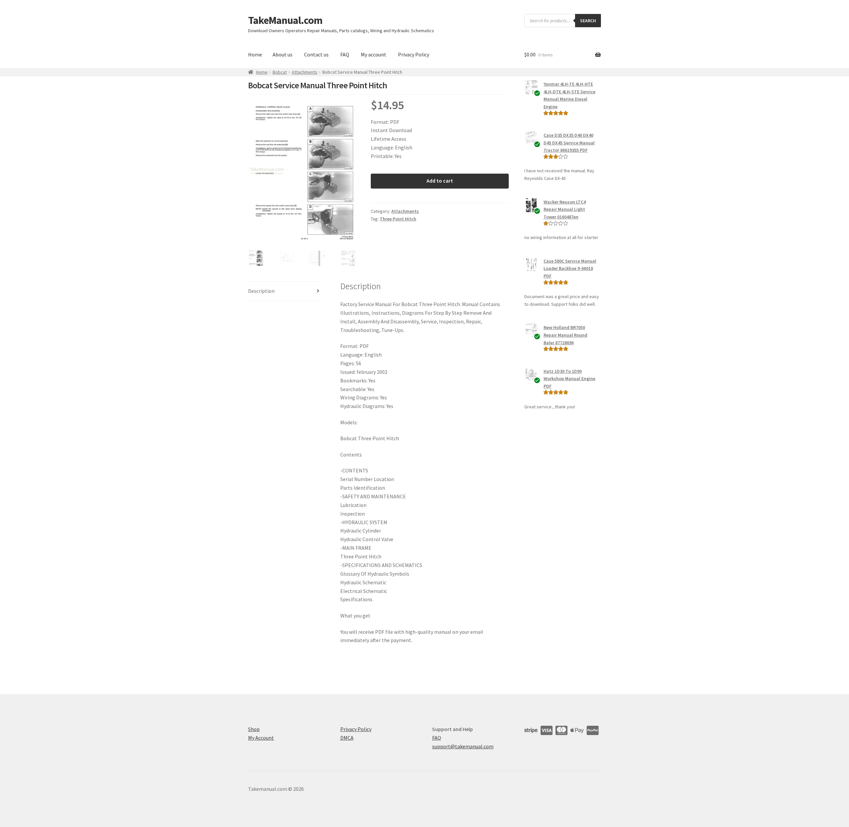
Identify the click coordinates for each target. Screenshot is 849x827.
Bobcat (280, 72)
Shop (254, 729)
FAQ (344, 54)
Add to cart (439, 180)
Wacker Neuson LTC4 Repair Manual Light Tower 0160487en (565, 209)
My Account (261, 737)
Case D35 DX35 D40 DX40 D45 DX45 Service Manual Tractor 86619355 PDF (569, 142)
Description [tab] (261, 291)
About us (283, 54)
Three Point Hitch (398, 219)
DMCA (347, 737)
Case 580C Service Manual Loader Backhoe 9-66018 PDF (570, 268)
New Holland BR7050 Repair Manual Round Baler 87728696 (565, 334)
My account (373, 54)
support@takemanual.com (462, 746)
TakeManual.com (285, 20)
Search (588, 21)
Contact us (316, 54)
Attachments (304, 72)
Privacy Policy (413, 54)
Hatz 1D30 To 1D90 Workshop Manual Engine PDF (569, 378)
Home (255, 54)
